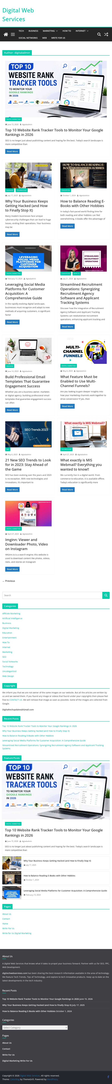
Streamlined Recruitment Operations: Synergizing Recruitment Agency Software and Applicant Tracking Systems (81, 293)
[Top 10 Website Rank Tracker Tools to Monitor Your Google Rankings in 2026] (56, 89)
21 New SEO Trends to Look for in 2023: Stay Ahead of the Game (28, 464)
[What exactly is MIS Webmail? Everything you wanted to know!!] (83, 434)
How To (67, 30)
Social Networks (28, 37)
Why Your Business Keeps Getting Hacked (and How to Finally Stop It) (26, 206)
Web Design (8, 676)
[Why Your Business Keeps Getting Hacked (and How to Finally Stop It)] (28, 175)
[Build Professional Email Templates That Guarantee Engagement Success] (28, 351)
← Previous (8, 581)
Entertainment (9, 637)
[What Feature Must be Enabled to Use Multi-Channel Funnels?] (83, 351)
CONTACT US (15, 699)
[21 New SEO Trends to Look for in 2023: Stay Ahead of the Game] (28, 434)
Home (5, 923)
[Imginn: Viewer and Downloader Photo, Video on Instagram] (28, 514)
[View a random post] (106, 34)
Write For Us (58, 37)
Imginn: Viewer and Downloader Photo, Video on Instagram (26, 544)
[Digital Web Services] (5, 34)
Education (66, 190)
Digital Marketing (13, 119)
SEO (7, 449)
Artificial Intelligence (12, 618)
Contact (6, 918)
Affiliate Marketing (11, 613)
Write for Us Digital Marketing (16, 933)
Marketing (49, 30)
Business (33, 30)
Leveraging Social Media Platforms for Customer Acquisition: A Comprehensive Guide (25, 291)
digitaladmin (27, 124)
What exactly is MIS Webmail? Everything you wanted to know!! (81, 464)
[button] (56, 31)
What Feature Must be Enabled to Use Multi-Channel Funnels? (78, 381)
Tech (21, 30)
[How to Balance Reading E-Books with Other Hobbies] (83, 175)
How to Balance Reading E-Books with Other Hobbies (82, 203)
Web (44, 37)
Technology (22, 190)
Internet (80, 30)
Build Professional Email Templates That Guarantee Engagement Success (27, 381)
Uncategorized (9, 671)
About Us (6, 914)
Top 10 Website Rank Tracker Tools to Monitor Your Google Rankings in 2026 (54, 132)
